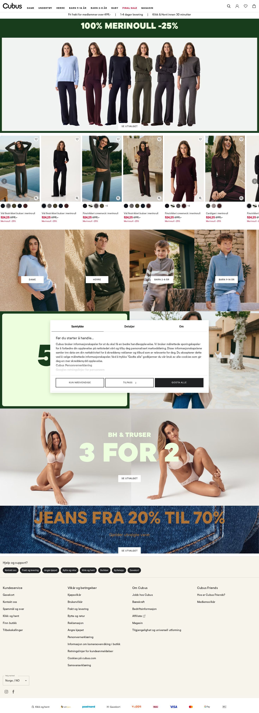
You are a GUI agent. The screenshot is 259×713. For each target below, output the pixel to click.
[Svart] (3, 206)
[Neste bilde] (255, 181)
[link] (237, 6)
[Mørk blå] (20, 206)
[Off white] (90, 206)
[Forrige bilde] (4, 181)
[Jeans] (129, 524)
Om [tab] (181, 326)
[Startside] (12, 6)
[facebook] (13, 691)
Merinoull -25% (8, 221)
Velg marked (10, 675)
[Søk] (229, 6)
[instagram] (6, 691)
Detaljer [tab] (129, 326)
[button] (10, 570)
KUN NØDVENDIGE (80, 382)
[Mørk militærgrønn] (14, 206)
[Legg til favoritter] (36, 139)
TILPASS (127, 382)
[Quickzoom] (36, 198)
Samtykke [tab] (77, 326)
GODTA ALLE (179, 382)
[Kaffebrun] (8, 206)
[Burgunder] (25, 206)
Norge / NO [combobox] (12, 681)
